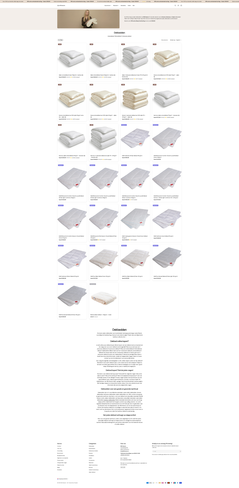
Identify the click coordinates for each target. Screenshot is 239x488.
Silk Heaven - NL (64, 482)
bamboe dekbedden (109, 400)
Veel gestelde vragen (62, 462)
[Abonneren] (180, 451)
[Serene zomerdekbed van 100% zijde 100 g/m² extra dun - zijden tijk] (72, 98)
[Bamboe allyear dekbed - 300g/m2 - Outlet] (104, 297)
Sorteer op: (172, 40)
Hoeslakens (91, 455)
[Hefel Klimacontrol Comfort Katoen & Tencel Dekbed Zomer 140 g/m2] (72, 219)
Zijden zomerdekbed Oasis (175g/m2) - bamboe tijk (71, 75)
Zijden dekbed (92, 472)
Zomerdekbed (111, 36)
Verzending (59, 451)
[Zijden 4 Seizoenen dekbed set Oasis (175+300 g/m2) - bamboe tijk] (135, 57)
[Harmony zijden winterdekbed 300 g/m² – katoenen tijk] (72, 138)
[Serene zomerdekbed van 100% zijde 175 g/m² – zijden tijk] (167, 57)
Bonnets (91, 467)
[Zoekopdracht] (175, 5)
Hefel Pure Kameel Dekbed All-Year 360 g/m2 (69, 314)
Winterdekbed (118, 36)
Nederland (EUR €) (63, 479)
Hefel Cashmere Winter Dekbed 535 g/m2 (69, 276)
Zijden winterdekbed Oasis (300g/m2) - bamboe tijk (102, 75)
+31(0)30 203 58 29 (124, 455)
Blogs (58, 467)
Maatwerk (91, 462)
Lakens (90, 458)
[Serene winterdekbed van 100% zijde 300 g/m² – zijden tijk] (104, 98)
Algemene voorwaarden (62, 458)
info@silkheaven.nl (124, 451)
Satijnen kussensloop (93, 469)
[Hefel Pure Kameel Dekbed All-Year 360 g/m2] (72, 297)
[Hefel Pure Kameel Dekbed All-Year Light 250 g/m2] (167, 259)
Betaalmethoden (61, 455)
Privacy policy (60, 460)
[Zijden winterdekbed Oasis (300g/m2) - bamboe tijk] (104, 57)
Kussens (91, 453)
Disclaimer (59, 469)
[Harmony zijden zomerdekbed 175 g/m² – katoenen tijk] (167, 98)
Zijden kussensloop (93, 465)
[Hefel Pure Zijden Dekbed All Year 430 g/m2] (135, 259)
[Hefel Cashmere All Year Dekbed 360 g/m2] (135, 138)
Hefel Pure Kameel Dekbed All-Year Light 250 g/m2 (166, 276)
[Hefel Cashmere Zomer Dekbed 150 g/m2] (167, 219)
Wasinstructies (60, 465)
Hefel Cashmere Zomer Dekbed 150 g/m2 (163, 236)
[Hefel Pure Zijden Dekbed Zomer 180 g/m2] (104, 259)
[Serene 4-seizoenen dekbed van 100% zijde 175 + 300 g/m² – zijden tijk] (135, 98)
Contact (59, 446)
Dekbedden (91, 446)
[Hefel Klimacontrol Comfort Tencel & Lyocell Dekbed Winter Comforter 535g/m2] (135, 178)
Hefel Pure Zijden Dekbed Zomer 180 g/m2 (100, 276)
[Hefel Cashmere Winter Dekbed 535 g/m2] (72, 259)
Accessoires (91, 460)
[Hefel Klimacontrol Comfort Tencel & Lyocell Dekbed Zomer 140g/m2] (167, 138)
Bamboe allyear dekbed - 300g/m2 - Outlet (100, 314)
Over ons (59, 448)
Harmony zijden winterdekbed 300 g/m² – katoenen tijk (72, 155)
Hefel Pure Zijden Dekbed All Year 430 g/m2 (132, 276)
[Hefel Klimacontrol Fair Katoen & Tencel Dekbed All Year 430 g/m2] (104, 219)
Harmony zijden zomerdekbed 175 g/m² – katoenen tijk (166, 115)
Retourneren (60, 453)
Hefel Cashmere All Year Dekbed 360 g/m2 (132, 155)
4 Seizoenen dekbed (126, 36)
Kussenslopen (92, 448)
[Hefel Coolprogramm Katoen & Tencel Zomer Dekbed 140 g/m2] (135, 219)
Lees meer (122, 467)
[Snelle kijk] (85, 45)
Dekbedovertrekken (93, 451)
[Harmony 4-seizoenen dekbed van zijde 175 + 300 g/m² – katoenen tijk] (104, 138)
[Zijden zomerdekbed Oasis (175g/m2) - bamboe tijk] (72, 57)
